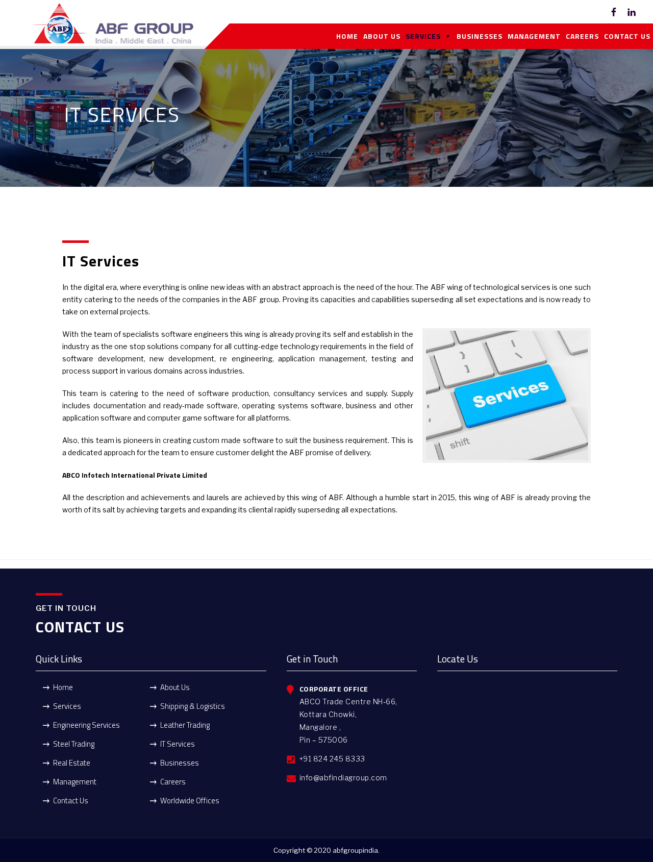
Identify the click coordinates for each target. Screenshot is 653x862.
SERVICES (423, 36)
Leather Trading (185, 725)
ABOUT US (381, 36)
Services (67, 706)
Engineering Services (86, 725)
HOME (347, 36)
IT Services (177, 744)
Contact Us (70, 800)
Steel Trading (73, 744)
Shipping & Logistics (192, 706)
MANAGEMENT (534, 36)
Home (63, 687)
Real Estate (71, 763)
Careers (173, 781)
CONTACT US (627, 36)
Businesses (179, 763)
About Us (175, 687)
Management (74, 781)
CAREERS (582, 36)
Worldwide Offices (189, 800)
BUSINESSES (480, 36)
